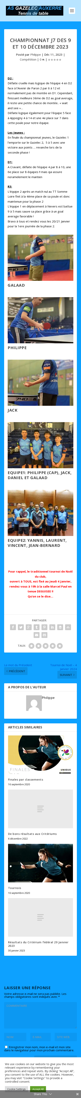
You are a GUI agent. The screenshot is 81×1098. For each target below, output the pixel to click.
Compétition (28, 59)
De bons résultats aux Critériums (32, 834)
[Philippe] (40, 342)
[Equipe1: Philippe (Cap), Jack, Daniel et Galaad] (40, 467)
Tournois (14, 888)
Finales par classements (25, 779)
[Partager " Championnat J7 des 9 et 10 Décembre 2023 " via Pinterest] (44, 627)
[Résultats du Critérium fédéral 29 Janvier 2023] (40, 917)
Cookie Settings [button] (16, 1089)
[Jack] (40, 405)
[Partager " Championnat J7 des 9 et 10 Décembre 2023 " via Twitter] (21, 627)
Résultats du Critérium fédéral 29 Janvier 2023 (38, 944)
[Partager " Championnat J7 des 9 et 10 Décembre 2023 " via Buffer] (60, 627)
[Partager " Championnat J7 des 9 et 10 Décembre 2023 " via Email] (36, 635)
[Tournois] (40, 863)
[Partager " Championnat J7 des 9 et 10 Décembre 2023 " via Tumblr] (36, 627)
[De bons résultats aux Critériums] (40, 809)
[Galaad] (40, 280)
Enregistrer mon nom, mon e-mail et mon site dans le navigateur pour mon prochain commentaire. (39, 1048)
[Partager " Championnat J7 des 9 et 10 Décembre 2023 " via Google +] (29, 627)
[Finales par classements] (40, 754)
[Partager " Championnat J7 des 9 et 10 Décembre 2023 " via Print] (44, 635)
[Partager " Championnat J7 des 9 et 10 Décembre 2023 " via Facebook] (13, 627)
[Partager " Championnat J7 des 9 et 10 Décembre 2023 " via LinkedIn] (52, 627)
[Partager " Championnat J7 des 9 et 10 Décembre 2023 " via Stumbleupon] (68, 627)
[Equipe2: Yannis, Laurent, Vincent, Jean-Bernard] (40, 535)
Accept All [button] (38, 1089)
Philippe (35, 54)
